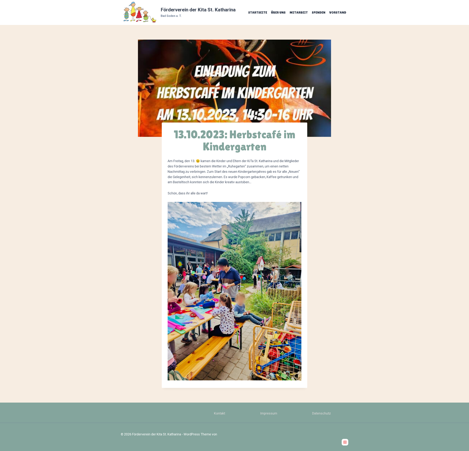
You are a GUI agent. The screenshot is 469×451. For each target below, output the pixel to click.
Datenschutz (321, 413)
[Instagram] (345, 442)
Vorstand (337, 12)
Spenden (318, 12)
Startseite (257, 12)
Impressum (268, 413)
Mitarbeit (299, 12)
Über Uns (278, 12)
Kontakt (219, 413)
